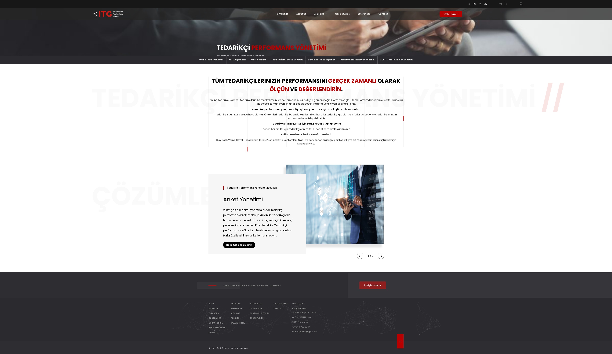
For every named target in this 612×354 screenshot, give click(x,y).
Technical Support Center (304, 312)
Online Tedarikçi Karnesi (211, 59)
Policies (235, 318)
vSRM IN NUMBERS (217, 327)
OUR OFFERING (215, 322)
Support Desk (299, 308)
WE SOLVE (213, 308)
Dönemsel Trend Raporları (321, 59)
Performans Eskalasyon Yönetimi (357, 59)
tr (500, 4)
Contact (383, 13)
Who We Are (237, 308)
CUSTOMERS (214, 318)
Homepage (282, 13)
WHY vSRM (213, 313)
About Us (301, 13)
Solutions (319, 13)
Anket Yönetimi (258, 59)
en (507, 4)
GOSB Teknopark (300, 322)
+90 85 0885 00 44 (301, 326)
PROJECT (213, 332)
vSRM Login (450, 14)
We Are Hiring (238, 322)
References (364, 13)
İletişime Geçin (372, 285)
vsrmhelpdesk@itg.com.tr (304, 331)
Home (211, 303)
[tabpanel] (306, 209)
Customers (255, 308)
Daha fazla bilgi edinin (239, 253)
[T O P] (400, 341)
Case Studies (342, 13)
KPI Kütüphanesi (237, 59)
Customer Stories (259, 313)
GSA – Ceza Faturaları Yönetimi (396, 59)
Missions (235, 313)
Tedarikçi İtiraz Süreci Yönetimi (287, 59)
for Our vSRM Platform (302, 317)
